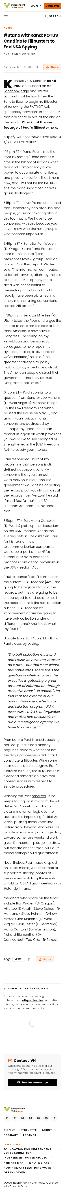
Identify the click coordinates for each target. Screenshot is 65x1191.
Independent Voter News (28, 1183)
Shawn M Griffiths (22, 54)
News (8, 28)
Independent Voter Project (26, 1157)
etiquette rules (32, 1000)
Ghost (13, 1186)
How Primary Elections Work (27, 1168)
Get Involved (14, 1172)
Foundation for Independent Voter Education (27, 1151)
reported (39, 796)
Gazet (24, 1186)
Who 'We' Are (39, 1162)
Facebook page (16, 91)
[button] (10, 1130)
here (53, 127)
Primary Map (13, 1162)
